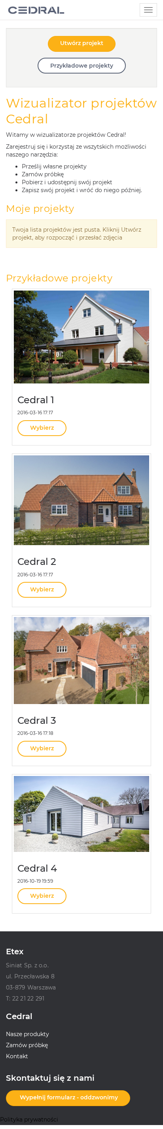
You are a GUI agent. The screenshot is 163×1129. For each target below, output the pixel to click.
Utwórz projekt (81, 43)
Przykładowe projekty (81, 65)
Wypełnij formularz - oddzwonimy (68, 1097)
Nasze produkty (27, 1034)
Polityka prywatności (29, 1119)
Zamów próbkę (27, 1045)
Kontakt (17, 1056)
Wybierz (42, 427)
